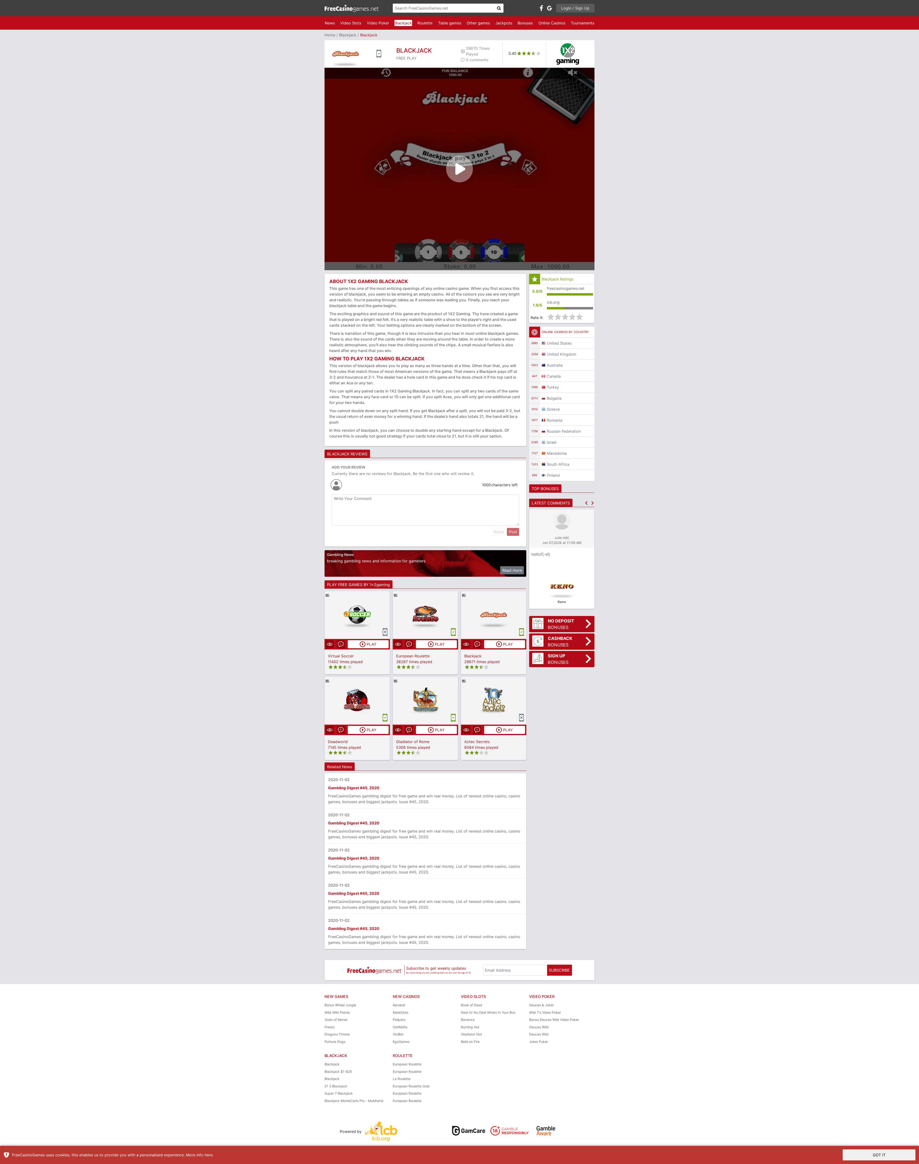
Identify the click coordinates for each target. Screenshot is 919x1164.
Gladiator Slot (471, 1034)
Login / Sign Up (575, 8)
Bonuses (525, 23)
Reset (499, 531)
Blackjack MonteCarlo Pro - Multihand (354, 1101)
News (330, 23)
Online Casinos (551, 23)
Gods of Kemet (336, 1020)
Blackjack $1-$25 (338, 1071)
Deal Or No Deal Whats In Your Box (488, 1012)
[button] (586, 503)
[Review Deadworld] (357, 700)
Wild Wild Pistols (337, 1012)
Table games (449, 23)
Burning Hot (470, 1027)
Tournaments (582, 23)
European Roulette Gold (411, 1086)
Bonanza (468, 1020)
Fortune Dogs (335, 1042)
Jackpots (503, 23)
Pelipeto (399, 1020)
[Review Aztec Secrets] (493, 700)
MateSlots (400, 1012)
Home (330, 35)
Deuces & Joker (541, 1005)
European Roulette (413, 656)
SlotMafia (400, 1027)
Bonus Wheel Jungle (340, 1005)
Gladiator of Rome (412, 741)
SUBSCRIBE (559, 970)
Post (513, 531)
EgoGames (401, 1042)
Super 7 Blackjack (339, 1093)
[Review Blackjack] (493, 615)
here (209, 1155)
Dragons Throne (337, 1034)
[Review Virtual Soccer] (357, 615)
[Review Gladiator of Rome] (425, 700)
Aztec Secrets (477, 741)
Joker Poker (538, 1042)
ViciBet (398, 1034)
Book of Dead (471, 1005)
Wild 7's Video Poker (545, 1012)
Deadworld (338, 741)
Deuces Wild (539, 1027)
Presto (330, 1027)
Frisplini (538, 554)
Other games (478, 23)
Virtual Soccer (341, 656)
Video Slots (350, 23)
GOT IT (879, 1155)
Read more (512, 570)
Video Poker (378, 23)
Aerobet (399, 1005)
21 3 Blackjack (336, 1086)
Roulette (424, 23)
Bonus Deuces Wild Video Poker (554, 1020)
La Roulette (401, 1079)
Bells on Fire (470, 1042)
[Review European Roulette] (425, 615)
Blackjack (403, 23)
